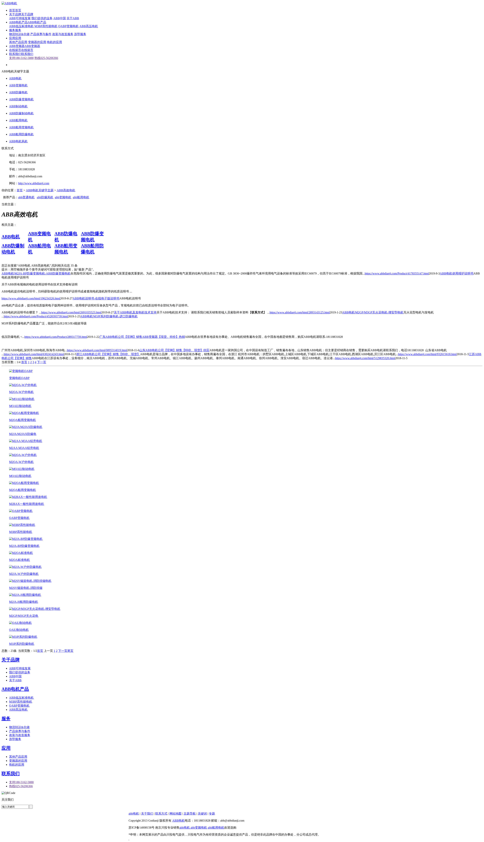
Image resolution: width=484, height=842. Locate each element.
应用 (6, 748)
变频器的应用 (37, 42)
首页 (20, 190)
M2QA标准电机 (19, 559)
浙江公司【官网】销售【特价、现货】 (108, 354)
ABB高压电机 (88, 26)
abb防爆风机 (45, 197)
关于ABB (73, 18)
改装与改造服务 (62, 34)
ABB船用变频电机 (21, 127)
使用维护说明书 (456, 273)
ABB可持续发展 (20, 18)
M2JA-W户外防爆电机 (24, 573)
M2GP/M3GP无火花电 (23, 615)
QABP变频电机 (68, 26)
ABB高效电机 (66, 190)
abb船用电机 (81, 197)
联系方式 (161, 813)
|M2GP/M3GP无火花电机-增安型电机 (372, 312)
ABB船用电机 (18, 120)
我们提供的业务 (42, 18)
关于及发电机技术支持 (135, 312)
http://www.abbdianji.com (33, 183)
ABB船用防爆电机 (21, 134)
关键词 (202, 813)
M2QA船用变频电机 (22, 420)
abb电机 (134, 813)
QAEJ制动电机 (19, 629)
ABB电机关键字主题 (40, 190)
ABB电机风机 (18, 141)
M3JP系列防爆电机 (21, 643)
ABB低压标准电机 (21, 26)
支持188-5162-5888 (21, 58)
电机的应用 (54, 42)
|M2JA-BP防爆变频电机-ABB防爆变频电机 (36, 273)
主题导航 (190, 813)
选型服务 (80, 34)
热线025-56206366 (46, 58)
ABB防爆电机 (18, 92)
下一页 (41, 362)
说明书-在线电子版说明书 (96, 298)
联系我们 (11, 773)
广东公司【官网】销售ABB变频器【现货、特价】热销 (142, 336)
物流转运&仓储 (19, 34)
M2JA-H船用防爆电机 (23, 601)
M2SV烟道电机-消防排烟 (25, 587)
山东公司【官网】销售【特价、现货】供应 (174, 350)
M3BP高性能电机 (45, 26)
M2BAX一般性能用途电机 (26, 504)
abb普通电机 (26, 197)
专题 (212, 813)
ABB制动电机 (18, 106)
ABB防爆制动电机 (21, 113)
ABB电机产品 (15, 689)
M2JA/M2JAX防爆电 (22, 434)
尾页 (70, 650)
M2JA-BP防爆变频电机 (24, 545)
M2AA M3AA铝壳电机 (24, 448)
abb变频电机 (63, 197)
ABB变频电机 (18, 85)
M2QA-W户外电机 (21, 392)
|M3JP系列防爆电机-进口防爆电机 (109, 316)
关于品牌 (11, 659)
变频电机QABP (19, 378)
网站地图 (175, 813)
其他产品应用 (18, 42)
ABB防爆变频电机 (21, 99)
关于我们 (147, 813)
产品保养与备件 (40, 34)
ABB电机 (15, 78)
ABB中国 (59, 18)
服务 (6, 718)
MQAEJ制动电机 (20, 406)
